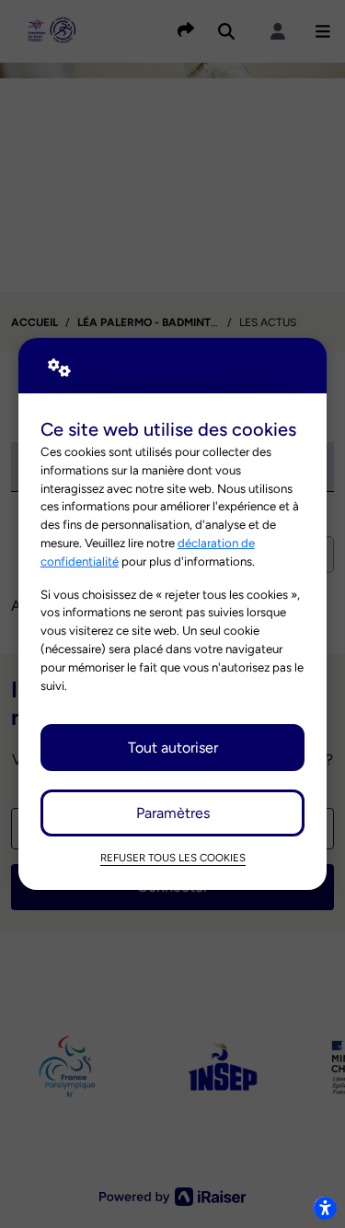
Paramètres (173, 813)
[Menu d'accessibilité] (325, 1208)
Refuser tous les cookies (173, 857)
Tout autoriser (173, 747)
